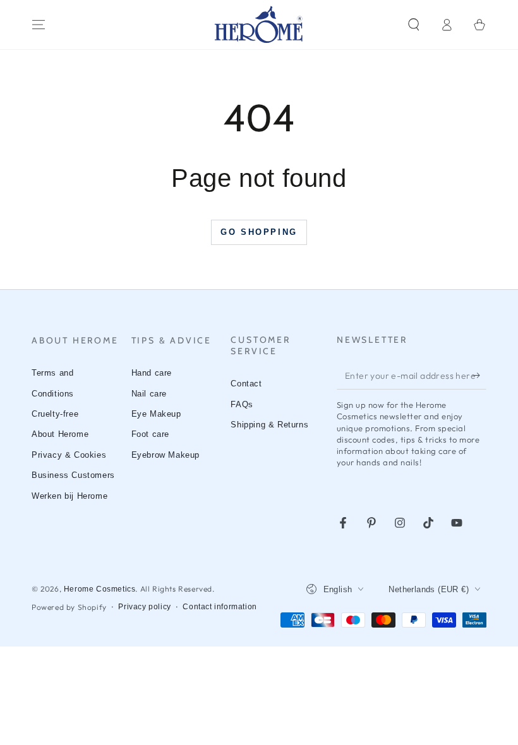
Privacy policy (144, 606)
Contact (246, 383)
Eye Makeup (156, 414)
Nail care (149, 393)
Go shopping (259, 232)
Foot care (150, 434)
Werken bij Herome (69, 496)
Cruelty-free (55, 414)
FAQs (242, 404)
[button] (413, 25)
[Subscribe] (479, 375)
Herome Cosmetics (100, 589)
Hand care (151, 373)
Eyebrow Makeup (165, 455)
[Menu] (38, 25)
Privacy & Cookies (69, 455)
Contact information (219, 606)
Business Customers (73, 475)
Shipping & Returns (269, 424)
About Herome (60, 434)
